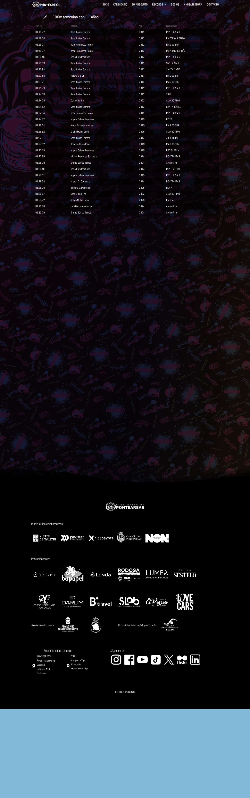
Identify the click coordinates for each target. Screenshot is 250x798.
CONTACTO (213, 4)
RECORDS (157, 4)
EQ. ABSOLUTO (140, 4)
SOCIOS (175, 4)
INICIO (106, 4)
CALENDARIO (120, 4)
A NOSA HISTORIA (193, 4)
